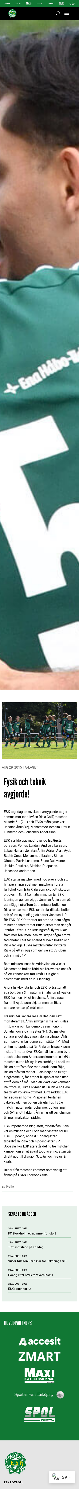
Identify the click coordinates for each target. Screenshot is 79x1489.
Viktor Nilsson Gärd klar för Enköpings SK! (37, 1261)
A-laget (31, 767)
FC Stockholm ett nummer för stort (32, 1233)
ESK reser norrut (19, 1288)
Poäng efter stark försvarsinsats (30, 1275)
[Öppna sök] (58, 13)
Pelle (10, 1186)
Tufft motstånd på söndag (26, 1247)
